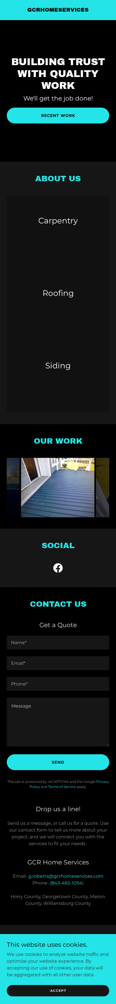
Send (58, 762)
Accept (58, 990)
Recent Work (58, 115)
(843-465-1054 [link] (66, 883)
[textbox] (58, 643)
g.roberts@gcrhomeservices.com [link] (65, 876)
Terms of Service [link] (62, 787)
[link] (58, 10)
